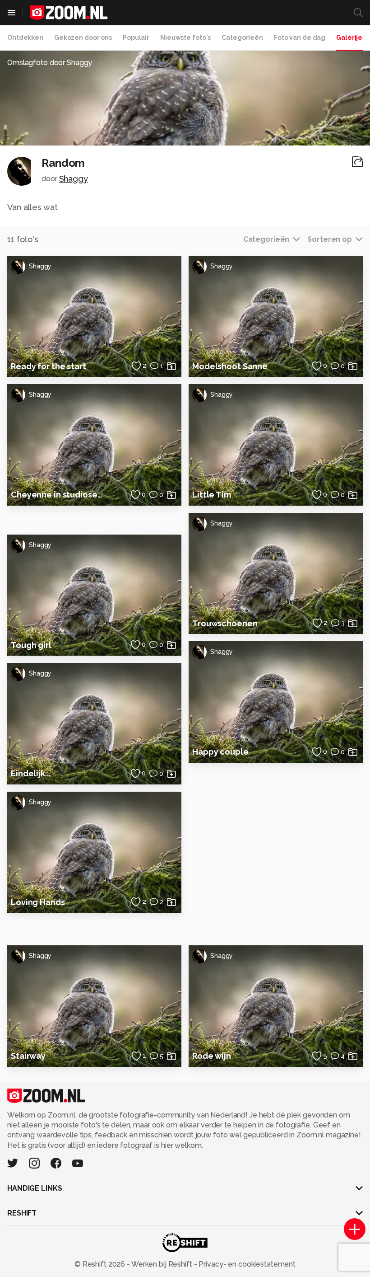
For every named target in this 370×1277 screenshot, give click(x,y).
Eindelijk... (31, 773)
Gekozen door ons (83, 37)
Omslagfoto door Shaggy (49, 62)
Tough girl (31, 645)
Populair (136, 37)
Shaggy (73, 178)
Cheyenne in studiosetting (58, 494)
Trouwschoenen (224, 623)
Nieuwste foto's (185, 37)
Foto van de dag (299, 37)
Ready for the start (48, 366)
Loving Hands (38, 902)
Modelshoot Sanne (230, 366)
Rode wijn (211, 1056)
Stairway (28, 1056)
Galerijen (351, 37)
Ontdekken (25, 37)
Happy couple (220, 751)
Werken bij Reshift (162, 1264)
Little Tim (211, 494)
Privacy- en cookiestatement (246, 1264)
